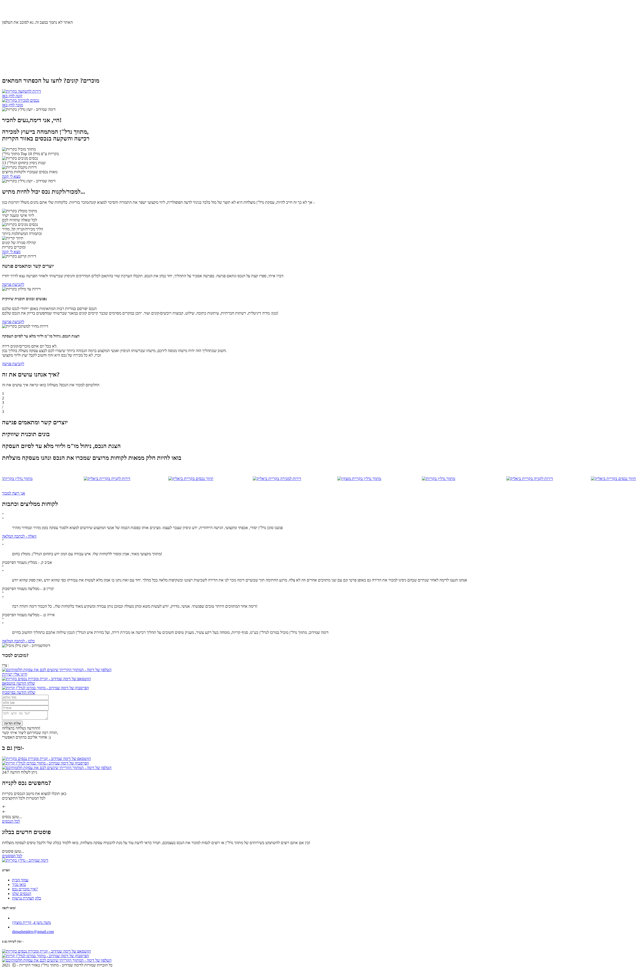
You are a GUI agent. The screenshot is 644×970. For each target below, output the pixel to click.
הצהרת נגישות (23, 898)
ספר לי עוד (10, 65)
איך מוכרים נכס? (37, 9)
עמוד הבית (74, 9)
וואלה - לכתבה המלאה (19, 536)
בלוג (19, 13)
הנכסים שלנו (21, 893)
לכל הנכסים (11, 821)
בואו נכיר (58, 9)
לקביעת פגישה (13, 284)
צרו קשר (8, 13)
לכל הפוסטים (12, 856)
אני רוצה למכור (13, 493)
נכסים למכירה (12, 9)
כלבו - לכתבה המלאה (18, 641)
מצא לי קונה (11, 176)
